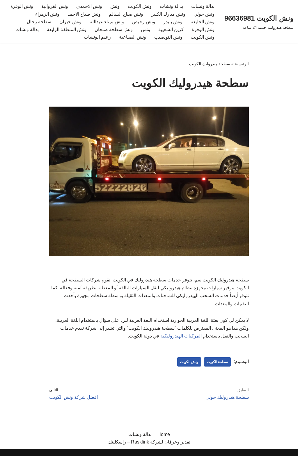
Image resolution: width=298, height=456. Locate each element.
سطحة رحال (39, 21)
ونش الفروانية (54, 6)
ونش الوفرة (21, 6)
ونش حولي (204, 14)
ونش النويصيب (168, 37)
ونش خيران (70, 21)
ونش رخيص (143, 21)
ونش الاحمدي (89, 6)
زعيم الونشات (97, 37)
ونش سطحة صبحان (114, 29)
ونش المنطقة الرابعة (66, 29)
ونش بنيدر (172, 21)
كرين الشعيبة (171, 29)
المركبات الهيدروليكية (181, 335)
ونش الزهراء (47, 14)
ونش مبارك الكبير (168, 14)
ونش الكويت (140, 6)
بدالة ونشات (202, 6)
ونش (115, 6)
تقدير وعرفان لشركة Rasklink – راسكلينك (149, 441)
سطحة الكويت (217, 362)
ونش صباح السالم (126, 14)
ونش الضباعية (132, 37)
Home (163, 434)
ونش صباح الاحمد (84, 14)
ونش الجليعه (202, 21)
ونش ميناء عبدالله (107, 21)
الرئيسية (242, 64)
